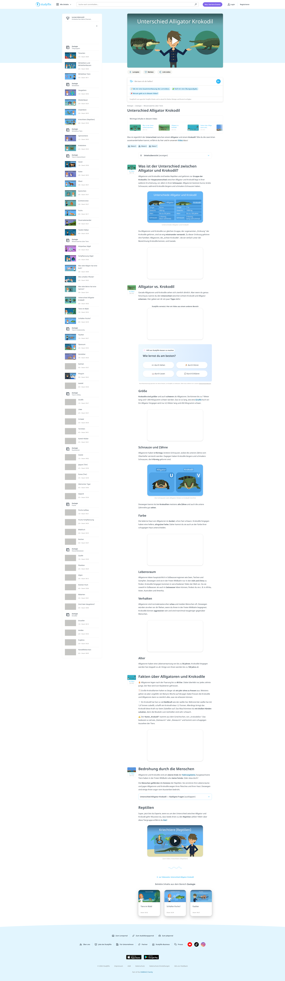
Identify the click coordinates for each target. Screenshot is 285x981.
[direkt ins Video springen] (175, 207)
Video (180, 140)
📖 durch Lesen (158, 373)
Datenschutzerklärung (205, 383)
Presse (180, 944)
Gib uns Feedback (181, 966)
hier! (165, 820)
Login (232, 4)
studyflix (46, 4)
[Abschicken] (218, 81)
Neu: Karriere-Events (212, 4)
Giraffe (198, 400)
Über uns (86, 944)
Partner (145, 944)
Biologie (130, 106)
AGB (129, 966)
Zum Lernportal (122, 936)
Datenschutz (140, 966)
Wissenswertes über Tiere (153, 106)
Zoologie (138, 106)
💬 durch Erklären (192, 373)
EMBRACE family (146, 972)
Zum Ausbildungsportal (145, 936)
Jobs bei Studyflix (105, 944)
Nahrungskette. (189, 775)
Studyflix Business (163, 944)
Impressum (118, 966)
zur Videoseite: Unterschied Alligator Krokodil (176, 877)
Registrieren (244, 4)
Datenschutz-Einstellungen (159, 966)
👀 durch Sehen (158, 365)
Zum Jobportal (167, 936)
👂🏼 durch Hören (192, 365)
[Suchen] (196, 4)
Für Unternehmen (126, 944)
